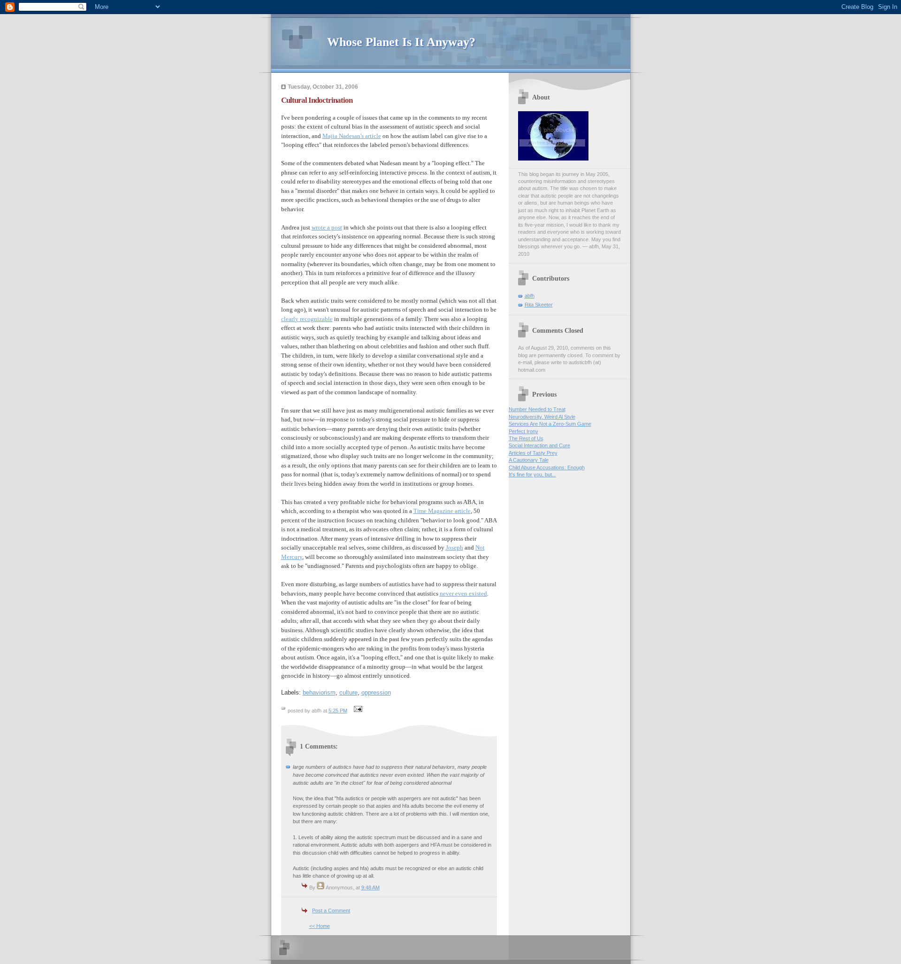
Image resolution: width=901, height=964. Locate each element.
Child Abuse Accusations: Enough (547, 467)
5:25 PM (337, 710)
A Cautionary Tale (529, 460)
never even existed (463, 593)
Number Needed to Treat (537, 409)
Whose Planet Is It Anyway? (401, 42)
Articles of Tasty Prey (533, 453)
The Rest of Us (526, 438)
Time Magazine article (442, 510)
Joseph (454, 547)
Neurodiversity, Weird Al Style (542, 417)
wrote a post (327, 227)
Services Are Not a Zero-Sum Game (550, 424)
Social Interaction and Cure (539, 445)
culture (348, 692)
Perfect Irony (523, 431)
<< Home (319, 926)
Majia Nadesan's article (351, 135)
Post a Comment (331, 910)
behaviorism (319, 692)
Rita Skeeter (539, 304)
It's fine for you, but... (532, 474)
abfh (529, 295)
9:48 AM (370, 887)
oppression (376, 692)
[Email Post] (357, 710)
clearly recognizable (307, 318)
